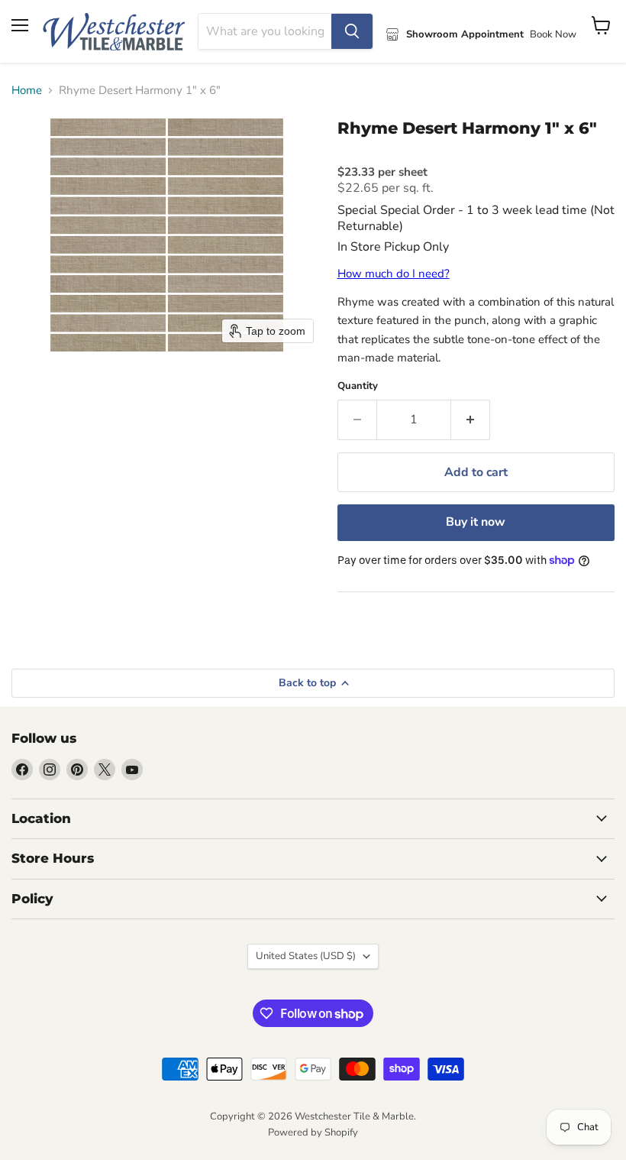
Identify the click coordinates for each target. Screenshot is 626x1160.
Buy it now (475, 522)
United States (306, 956)
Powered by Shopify (313, 1132)
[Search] (352, 31)
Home (26, 90)
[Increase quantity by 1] (470, 419)
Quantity (357, 386)
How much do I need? (393, 273)
